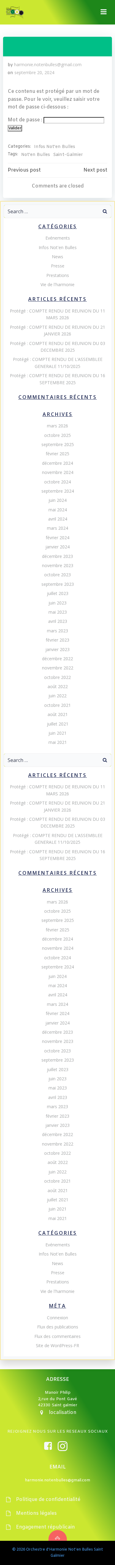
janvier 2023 (57, 649)
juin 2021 (57, 733)
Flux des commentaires (57, 1336)
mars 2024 (57, 528)
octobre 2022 (57, 677)
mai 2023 (57, 612)
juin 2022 (57, 696)
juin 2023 (57, 603)
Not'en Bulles (35, 155)
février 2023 (57, 640)
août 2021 (58, 714)
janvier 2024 (57, 547)
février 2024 (57, 537)
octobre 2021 (57, 705)
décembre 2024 (57, 463)
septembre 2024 (57, 491)
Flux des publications (57, 1327)
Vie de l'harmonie (57, 284)
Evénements (57, 238)
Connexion (57, 1318)
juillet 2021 (57, 724)
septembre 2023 (57, 584)
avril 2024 (57, 519)
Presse (57, 266)
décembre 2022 (57, 658)
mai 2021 (57, 742)
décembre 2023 (57, 556)
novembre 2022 (57, 668)
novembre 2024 (57, 472)
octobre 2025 (57, 435)
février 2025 (57, 454)
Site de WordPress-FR (57, 1345)
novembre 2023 (57, 565)
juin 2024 (57, 500)
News (57, 257)
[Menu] (103, 12)
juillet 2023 (57, 593)
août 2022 (58, 686)
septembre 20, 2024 (34, 72)
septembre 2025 (57, 444)
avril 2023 (57, 621)
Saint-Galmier (68, 155)
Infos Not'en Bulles (54, 147)
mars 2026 (57, 426)
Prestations (57, 275)
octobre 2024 (57, 482)
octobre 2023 (57, 575)
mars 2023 (57, 631)
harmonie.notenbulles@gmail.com (48, 64)
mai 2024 (57, 510)
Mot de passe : (26, 120)
